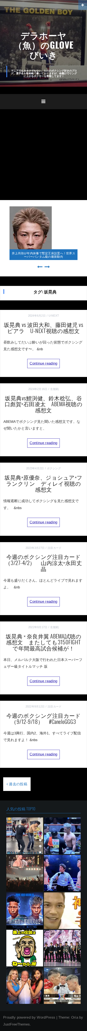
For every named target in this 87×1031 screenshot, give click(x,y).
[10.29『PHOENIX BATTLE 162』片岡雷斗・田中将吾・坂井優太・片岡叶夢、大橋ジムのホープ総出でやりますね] (62, 948)
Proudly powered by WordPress (29, 1017)
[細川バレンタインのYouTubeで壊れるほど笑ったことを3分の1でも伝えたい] (24, 948)
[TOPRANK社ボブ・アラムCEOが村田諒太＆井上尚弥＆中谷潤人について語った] (24, 985)
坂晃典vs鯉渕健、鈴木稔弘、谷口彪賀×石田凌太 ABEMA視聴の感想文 (44, 404)
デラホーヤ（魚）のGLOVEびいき (44, 44)
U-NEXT (54, 315)
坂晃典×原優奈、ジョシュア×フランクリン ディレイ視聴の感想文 (43, 483)
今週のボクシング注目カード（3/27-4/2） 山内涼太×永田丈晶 (43, 562)
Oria (74, 1017)
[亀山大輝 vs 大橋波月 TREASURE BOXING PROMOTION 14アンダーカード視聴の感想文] (62, 985)
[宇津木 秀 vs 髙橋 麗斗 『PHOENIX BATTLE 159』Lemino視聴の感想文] (62, 873)
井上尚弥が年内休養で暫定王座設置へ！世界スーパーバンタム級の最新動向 (43, 254)
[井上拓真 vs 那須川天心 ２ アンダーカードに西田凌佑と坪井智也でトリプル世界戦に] (24, 910)
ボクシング (54, 468)
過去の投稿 (18, 784)
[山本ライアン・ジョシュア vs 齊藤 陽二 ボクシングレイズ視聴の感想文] (62, 835)
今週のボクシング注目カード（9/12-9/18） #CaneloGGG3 (43, 718)
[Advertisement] (43, 154)
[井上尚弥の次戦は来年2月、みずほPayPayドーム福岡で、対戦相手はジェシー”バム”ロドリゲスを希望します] (24, 873)
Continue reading (43, 363)
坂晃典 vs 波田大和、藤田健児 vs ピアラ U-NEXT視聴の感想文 (43, 327)
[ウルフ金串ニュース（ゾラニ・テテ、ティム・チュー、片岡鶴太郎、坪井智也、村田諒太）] (24, 835)
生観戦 (54, 389)
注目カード (54, 547)
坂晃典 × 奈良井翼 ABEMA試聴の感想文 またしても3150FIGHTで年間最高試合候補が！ (44, 642)
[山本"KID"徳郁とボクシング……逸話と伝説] (62, 910)
